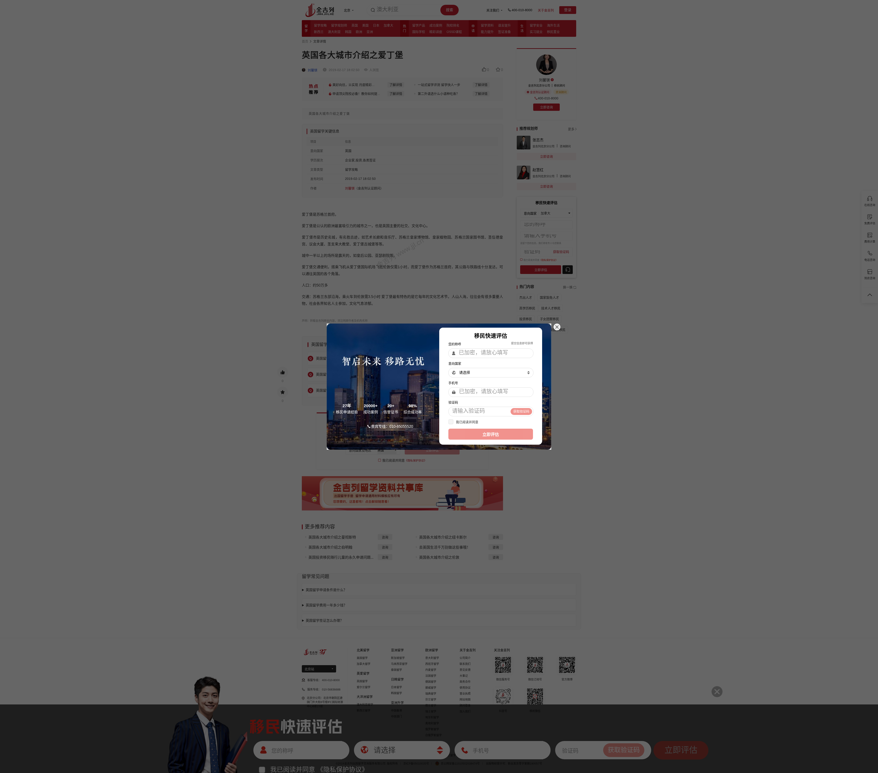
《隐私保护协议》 (492, 422)
